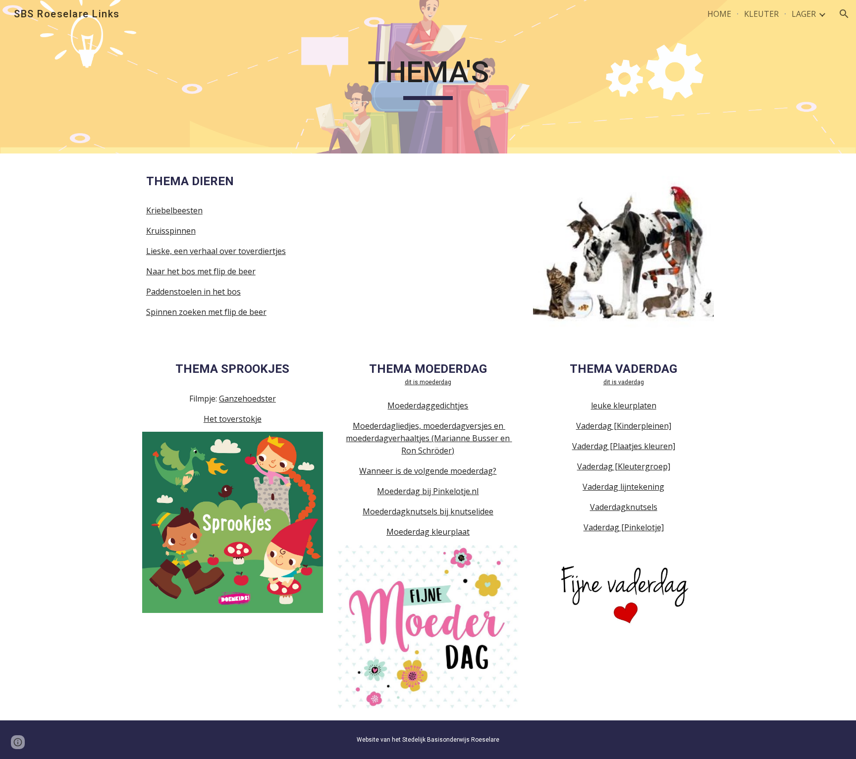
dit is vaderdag (623, 382)
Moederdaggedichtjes (427, 405)
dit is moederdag (428, 382)
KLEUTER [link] (761, 13)
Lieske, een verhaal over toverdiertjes (216, 251)
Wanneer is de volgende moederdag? (427, 470)
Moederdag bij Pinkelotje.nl (428, 491)
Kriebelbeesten (174, 210)
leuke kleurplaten (623, 405)
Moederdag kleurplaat (428, 531)
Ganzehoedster (247, 398)
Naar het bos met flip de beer (201, 271)
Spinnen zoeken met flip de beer (206, 311)
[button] (844, 14)
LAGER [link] (804, 13)
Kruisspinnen (171, 230)
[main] (428, 77)
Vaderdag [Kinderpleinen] (623, 425)
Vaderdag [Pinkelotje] (624, 527)
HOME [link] (719, 13)
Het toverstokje (233, 418)
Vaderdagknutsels (623, 507)
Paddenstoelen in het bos (193, 291)
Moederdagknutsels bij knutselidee (428, 511)
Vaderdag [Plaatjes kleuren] (623, 446)
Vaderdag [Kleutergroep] (623, 466)
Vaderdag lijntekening (623, 486)
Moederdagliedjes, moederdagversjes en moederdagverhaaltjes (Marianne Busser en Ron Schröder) (429, 438)
